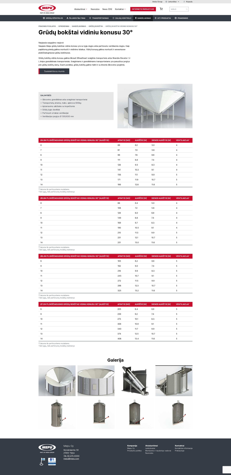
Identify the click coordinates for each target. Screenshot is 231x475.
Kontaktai (179, 445)
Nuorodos (149, 453)
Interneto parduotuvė (143, 9)
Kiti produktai (164, 18)
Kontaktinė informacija (183, 448)
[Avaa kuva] (57, 380)
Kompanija (132, 445)
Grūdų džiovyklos (54, 18)
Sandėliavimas (144, 18)
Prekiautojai (179, 451)
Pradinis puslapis (47, 26)
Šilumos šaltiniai (77, 18)
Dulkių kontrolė (123, 18)
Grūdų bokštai (96, 26)
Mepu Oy (131, 448)
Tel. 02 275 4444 (71, 456)
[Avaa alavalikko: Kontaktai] (125, 9)
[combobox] (179, 9)
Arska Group (157, 2)
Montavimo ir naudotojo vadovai (158, 451)
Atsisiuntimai (151, 445)
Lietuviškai (172, 2)
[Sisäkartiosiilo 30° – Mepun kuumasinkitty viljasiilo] (96, 380)
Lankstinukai (150, 448)
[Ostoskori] (161, 8)
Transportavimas (100, 18)
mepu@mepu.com (71, 458)
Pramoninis (183, 18)
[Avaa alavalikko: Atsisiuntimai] (86, 9)
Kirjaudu (189, 2)
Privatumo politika (134, 451)
